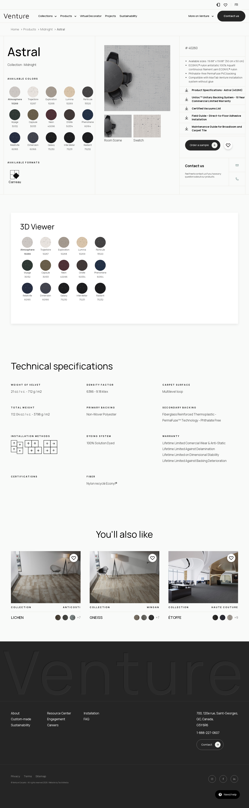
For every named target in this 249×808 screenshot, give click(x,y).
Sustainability (128, 16)
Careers (53, 725)
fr (236, 5)
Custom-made (21, 719)
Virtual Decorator (91, 16)
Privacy (15, 776)
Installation (91, 713)
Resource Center (59, 713)
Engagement (56, 719)
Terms (28, 776)
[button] (231, 16)
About (15, 713)
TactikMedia (63, 782)
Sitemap (41, 776)
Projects (110, 16)
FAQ (86, 719)
